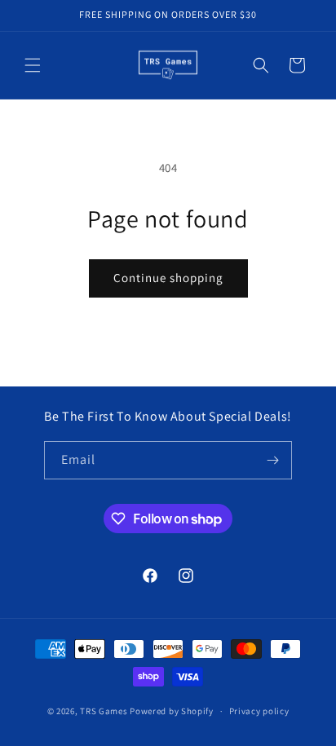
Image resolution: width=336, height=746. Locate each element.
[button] (33, 65)
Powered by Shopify (172, 711)
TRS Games (103, 711)
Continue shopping (168, 277)
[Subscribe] (273, 460)
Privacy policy (259, 711)
